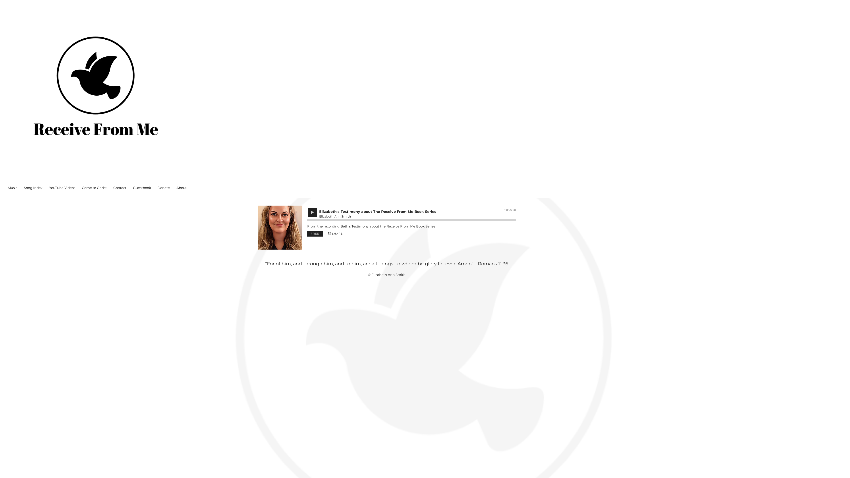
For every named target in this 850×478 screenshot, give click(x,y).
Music (12, 188)
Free (315, 233)
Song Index (33, 188)
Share (337, 233)
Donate (164, 188)
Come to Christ (94, 188)
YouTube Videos (62, 188)
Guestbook (142, 188)
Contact (119, 188)
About (181, 188)
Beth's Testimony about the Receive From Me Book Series (387, 226)
